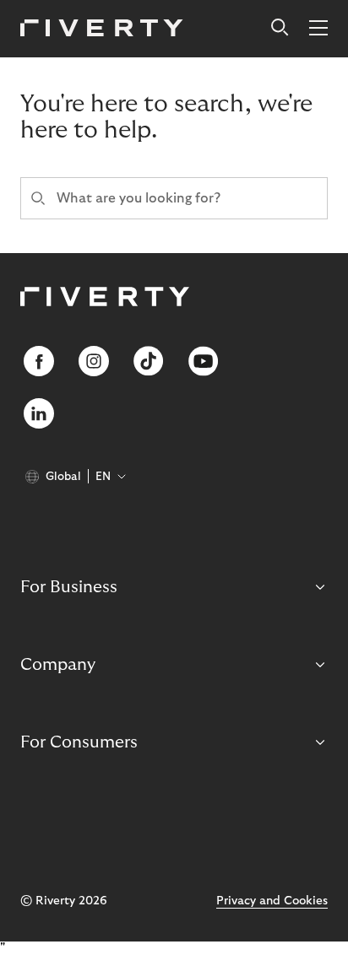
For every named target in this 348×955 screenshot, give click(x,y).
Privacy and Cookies (272, 901)
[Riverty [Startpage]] (101, 29)
